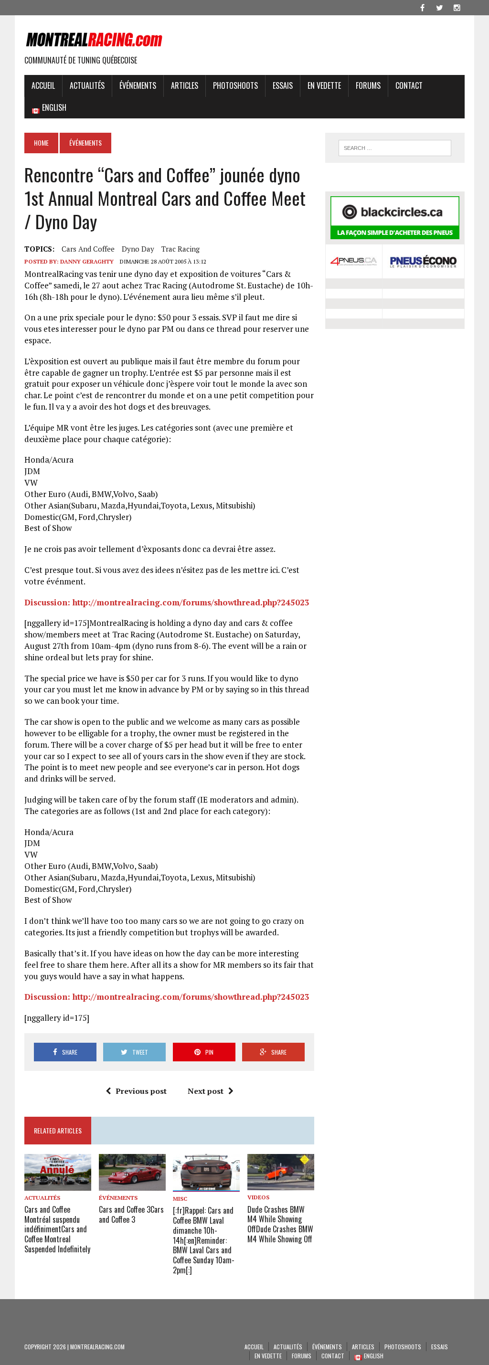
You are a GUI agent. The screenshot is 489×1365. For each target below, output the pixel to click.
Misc (180, 1198)
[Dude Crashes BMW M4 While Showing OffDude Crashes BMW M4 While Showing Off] (280, 1184)
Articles (184, 85)
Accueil (43, 85)
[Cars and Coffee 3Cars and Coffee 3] (132, 1184)
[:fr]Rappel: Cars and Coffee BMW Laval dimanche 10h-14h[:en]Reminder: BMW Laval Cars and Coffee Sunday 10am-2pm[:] (203, 1240)
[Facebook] (422, 6)
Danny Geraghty (87, 261)
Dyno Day (138, 249)
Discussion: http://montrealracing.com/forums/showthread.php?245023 (166, 602)
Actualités (87, 85)
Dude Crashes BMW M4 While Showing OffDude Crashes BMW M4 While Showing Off (280, 1224)
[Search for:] (394, 148)
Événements (137, 85)
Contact (409, 85)
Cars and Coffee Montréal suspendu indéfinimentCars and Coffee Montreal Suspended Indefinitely (57, 1229)
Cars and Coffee (88, 249)
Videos (258, 1197)
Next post (205, 1091)
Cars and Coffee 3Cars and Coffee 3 (131, 1214)
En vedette (324, 85)
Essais (283, 85)
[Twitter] (439, 6)
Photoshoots (235, 85)
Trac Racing (180, 249)
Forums (368, 85)
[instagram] (457, 6)
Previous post (141, 1091)
